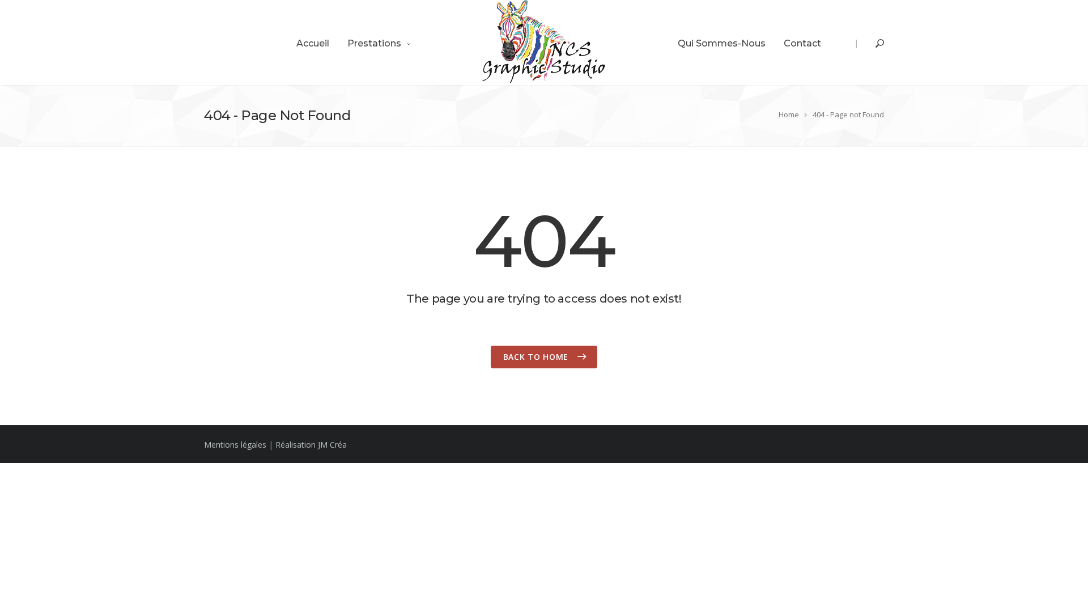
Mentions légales (235, 444)
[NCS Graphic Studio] (544, 42)
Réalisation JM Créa (311, 444)
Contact (802, 43)
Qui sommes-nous (722, 43)
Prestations (374, 43)
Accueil (312, 43)
